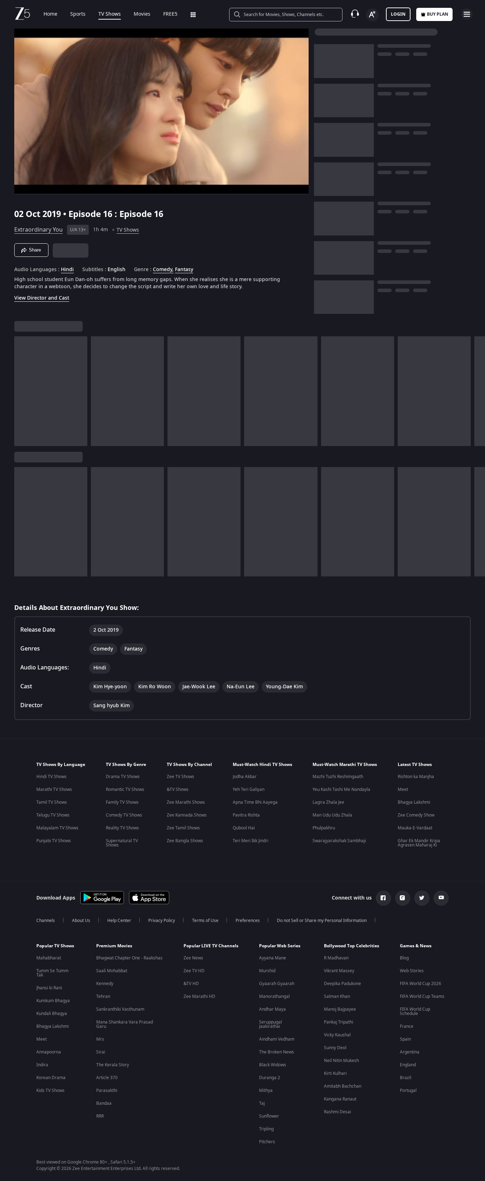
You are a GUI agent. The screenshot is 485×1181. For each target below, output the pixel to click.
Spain (405, 1039)
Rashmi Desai (337, 1112)
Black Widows (272, 1065)
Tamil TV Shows (51, 802)
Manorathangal (274, 996)
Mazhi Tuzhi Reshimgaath (338, 776)
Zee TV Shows (180, 776)
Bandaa (104, 1103)
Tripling (266, 1129)
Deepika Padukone (342, 983)
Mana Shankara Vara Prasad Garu (124, 1024)
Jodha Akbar (245, 776)
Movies (142, 14)
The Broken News (276, 1052)
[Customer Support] (355, 14)
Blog (404, 958)
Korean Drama (51, 1077)
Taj (262, 1103)
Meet (403, 789)
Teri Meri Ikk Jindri (250, 841)
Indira (42, 1065)
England (408, 1065)
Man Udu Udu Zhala (332, 815)
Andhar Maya (272, 1009)
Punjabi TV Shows (53, 841)
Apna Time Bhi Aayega (255, 802)
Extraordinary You (38, 230)
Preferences (248, 920)
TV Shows (109, 14)
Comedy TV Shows (124, 815)
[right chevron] (477, 391)
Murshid (267, 971)
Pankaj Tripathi (338, 1022)
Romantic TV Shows (125, 789)
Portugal (408, 1090)
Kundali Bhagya (51, 1013)
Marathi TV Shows (54, 789)
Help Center (119, 920)
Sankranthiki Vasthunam (120, 1009)
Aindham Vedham (276, 1039)
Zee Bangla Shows (185, 841)
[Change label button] (372, 15)
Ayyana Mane (272, 958)
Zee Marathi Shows (186, 802)
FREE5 (170, 14)
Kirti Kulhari (335, 1073)
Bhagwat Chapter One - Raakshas (129, 958)
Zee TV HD (194, 971)
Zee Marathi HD (199, 996)
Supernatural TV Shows (122, 843)
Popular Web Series (279, 946)
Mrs (100, 1039)
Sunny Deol (335, 1048)
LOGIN (398, 14)
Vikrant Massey (339, 971)
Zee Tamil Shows (183, 828)
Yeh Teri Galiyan (248, 789)
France (406, 1026)
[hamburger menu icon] (467, 14)
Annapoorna (48, 1052)
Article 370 (107, 1077)
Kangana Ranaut (340, 1099)
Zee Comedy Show (416, 815)
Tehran (103, 996)
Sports (78, 14)
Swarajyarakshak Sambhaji (339, 841)
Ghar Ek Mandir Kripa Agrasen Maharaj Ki (419, 843)
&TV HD (191, 983)
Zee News (193, 958)
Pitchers (267, 1142)
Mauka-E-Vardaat (415, 828)
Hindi (67, 269)
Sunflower (269, 1116)
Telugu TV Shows (52, 815)
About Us (81, 920)
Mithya (266, 1090)
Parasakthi (106, 1090)
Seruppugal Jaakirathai (270, 1024)
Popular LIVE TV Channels (211, 946)
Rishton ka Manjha (416, 776)
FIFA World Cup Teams (422, 996)
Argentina (409, 1052)
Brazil (405, 1077)
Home (50, 14)
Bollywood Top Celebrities (351, 946)
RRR (100, 1116)
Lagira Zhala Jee (328, 802)
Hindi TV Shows (51, 776)
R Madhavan (336, 958)
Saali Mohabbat (111, 971)
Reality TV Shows (122, 828)
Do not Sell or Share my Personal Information (322, 920)
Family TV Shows (122, 802)
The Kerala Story (112, 1065)
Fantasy (184, 269)
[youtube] (441, 898)
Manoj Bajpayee (340, 1009)
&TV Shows (178, 789)
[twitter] (421, 898)
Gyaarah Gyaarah (276, 983)
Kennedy (104, 983)
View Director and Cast (41, 298)
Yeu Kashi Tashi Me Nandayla (341, 789)
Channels (45, 920)
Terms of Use (205, 920)
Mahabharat (48, 958)
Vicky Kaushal (337, 1035)
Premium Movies (114, 946)
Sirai (100, 1052)
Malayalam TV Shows (57, 828)
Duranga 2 (269, 1077)
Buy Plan (437, 14)
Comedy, (163, 269)
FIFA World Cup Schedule (415, 1011)
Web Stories (412, 971)
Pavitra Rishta (246, 815)
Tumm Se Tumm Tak (52, 973)
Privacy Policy (161, 920)
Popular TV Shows (55, 946)
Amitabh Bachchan (342, 1086)
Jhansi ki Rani (49, 988)
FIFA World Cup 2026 (420, 983)
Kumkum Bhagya (53, 1001)
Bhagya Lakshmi (414, 802)
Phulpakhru (324, 828)
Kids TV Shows (50, 1090)
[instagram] (402, 898)
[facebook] (383, 898)
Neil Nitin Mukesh (341, 1060)
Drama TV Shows (123, 776)
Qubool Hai (244, 828)
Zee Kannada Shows (187, 815)
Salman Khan (337, 996)
